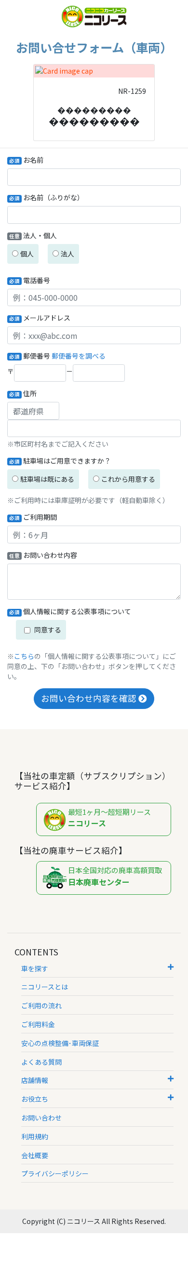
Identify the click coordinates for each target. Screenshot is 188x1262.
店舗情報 (34, 1080)
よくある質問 (41, 1062)
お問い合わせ (41, 1117)
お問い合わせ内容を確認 (89, 698)
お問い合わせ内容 (43, 555)
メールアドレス (39, 317)
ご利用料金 (38, 1024)
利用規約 (34, 1136)
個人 (27, 253)
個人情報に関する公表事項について (70, 611)
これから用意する (128, 479)
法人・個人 (33, 235)
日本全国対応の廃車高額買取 (115, 876)
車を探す (34, 968)
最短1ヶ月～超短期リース (109, 818)
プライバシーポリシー (55, 1173)
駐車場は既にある (47, 479)
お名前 (26, 160)
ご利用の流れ (41, 1005)
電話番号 (29, 280)
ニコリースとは (44, 987)
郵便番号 (29, 356)
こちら (24, 656)
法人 (67, 253)
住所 (23, 393)
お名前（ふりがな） (46, 197)
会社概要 (34, 1155)
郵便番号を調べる (79, 356)
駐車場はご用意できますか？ (60, 460)
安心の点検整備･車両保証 (60, 1043)
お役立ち (34, 1099)
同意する (41, 629)
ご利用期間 (33, 517)
